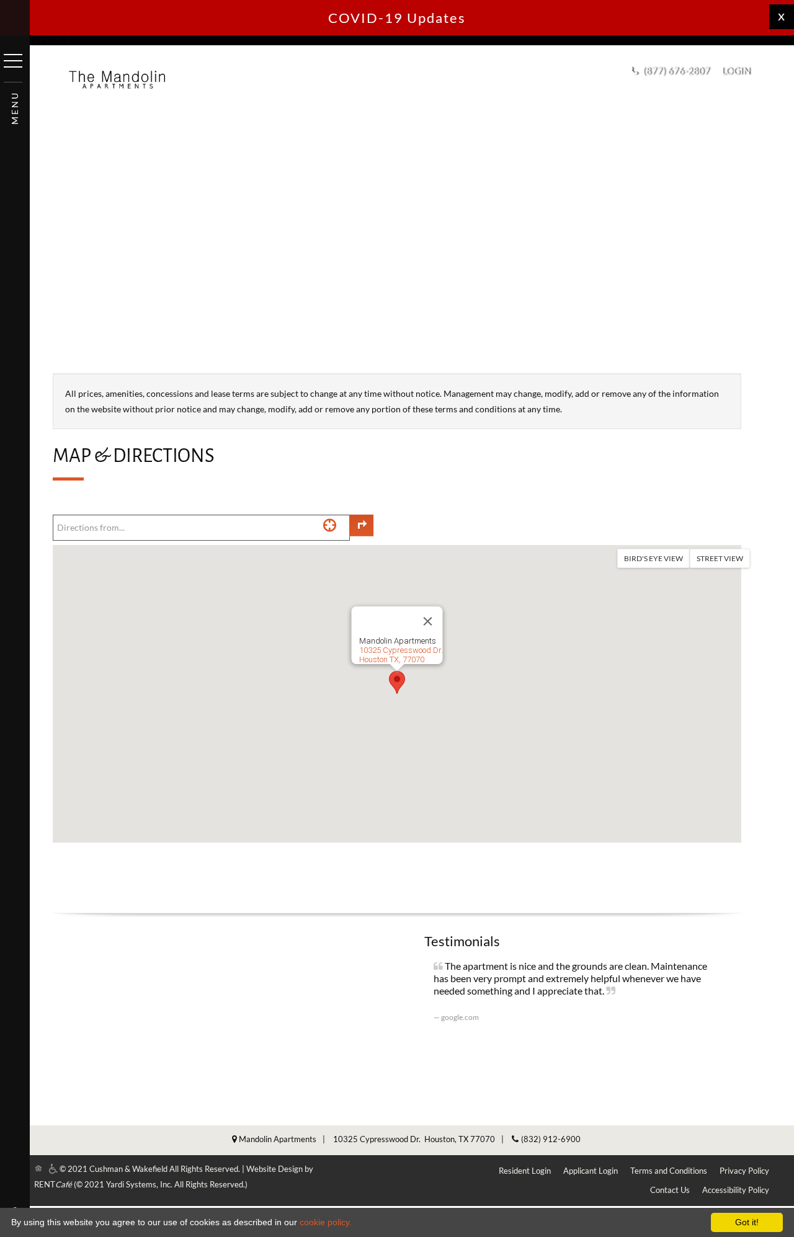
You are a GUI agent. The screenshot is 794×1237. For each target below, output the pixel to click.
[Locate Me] (329, 524)
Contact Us (670, 1190)
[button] (739, 71)
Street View (720, 558)
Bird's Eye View (653, 558)
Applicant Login (590, 1171)
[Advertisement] (397, 277)
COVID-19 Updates (397, 17)
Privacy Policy (744, 1171)
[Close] (428, 621)
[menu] (13, 60)
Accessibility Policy (735, 1190)
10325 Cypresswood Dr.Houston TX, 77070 (401, 654)
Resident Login (525, 1171)
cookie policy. (326, 1222)
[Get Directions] (361, 525)
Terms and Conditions (668, 1171)
